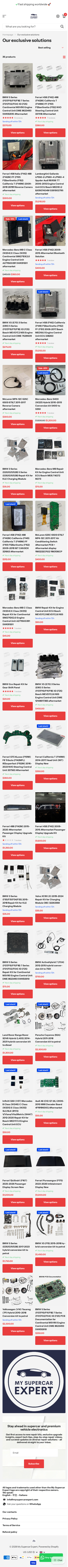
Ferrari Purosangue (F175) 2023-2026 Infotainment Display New (49, 1184)
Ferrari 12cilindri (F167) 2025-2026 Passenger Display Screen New (15, 1184)
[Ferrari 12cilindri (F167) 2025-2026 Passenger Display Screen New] (18, 1161)
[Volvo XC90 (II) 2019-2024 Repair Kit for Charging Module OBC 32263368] (50, 877)
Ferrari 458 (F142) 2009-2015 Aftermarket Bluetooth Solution (50, 253)
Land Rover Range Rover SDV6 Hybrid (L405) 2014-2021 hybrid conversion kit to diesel (17, 1040)
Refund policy (10, 1532)
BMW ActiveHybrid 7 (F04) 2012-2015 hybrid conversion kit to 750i (49, 965)
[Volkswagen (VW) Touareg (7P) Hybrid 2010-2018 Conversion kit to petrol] (18, 1290)
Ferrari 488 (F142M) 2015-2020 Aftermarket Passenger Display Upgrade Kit (17, 831)
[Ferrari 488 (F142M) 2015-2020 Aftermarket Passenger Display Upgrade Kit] (18, 807)
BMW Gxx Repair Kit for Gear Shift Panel (15, 686)
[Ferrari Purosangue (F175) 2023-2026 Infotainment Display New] (50, 1161)
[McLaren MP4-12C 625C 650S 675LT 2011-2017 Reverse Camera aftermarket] (18, 380)
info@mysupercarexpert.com (22, 1499)
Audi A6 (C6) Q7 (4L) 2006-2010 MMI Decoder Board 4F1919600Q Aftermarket (49, 1104)
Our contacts (10, 1512)
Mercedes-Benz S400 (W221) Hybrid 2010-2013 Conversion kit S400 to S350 (48, 404)
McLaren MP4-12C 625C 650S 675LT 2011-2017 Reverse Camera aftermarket (15, 404)
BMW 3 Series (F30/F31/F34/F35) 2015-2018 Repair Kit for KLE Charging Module (15, 901)
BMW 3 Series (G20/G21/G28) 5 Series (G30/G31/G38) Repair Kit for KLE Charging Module (18, 473)
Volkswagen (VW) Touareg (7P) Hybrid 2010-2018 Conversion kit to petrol (17, 1312)
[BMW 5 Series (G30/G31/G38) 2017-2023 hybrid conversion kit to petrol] (18, 1224)
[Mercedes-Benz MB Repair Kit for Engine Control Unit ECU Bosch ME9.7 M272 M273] (50, 450)
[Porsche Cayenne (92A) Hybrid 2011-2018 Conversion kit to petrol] (50, 1016)
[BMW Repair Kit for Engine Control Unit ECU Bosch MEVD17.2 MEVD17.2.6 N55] (50, 589)
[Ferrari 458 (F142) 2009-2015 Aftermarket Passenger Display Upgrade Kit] (50, 807)
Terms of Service (11, 1525)
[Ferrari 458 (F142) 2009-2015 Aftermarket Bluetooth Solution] (50, 231)
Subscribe (34, 1463)
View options (18, 132)
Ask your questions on (24, 1504)
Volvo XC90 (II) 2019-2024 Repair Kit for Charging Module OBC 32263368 (49, 899)
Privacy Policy (10, 1518)
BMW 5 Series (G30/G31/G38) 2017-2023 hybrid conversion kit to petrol (16, 1248)
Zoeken (62, 26)
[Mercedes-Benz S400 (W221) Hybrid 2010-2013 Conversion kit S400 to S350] (50, 380)
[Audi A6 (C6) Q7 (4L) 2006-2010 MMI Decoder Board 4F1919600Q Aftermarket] (50, 1082)
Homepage (8, 34)
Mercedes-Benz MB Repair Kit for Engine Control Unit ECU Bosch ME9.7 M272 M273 (49, 473)
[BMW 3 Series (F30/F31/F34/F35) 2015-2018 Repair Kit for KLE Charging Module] (18, 877)
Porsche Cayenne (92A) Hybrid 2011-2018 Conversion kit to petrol (48, 1038)
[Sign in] (57, 16)
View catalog (4, 16)
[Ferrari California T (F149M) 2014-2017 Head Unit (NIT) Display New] (50, 738)
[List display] (64, 57)
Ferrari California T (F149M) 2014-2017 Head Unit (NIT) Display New (50, 760)
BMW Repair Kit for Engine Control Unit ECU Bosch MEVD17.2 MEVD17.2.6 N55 (49, 611)
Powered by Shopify (49, 1546)
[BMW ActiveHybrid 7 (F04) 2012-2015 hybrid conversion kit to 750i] (50, 943)
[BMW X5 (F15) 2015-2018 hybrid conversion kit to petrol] (50, 1224)
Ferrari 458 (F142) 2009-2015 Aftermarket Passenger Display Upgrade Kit (50, 829)
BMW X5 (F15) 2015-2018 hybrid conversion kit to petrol (50, 1245)
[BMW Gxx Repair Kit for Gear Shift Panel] (18, 665)
